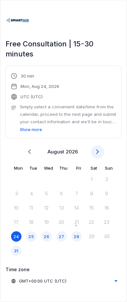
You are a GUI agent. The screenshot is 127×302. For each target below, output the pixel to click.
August (56, 152)
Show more (31, 129)
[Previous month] (29, 152)
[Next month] (97, 152)
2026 (72, 152)
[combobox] (64, 280)
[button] (63, 103)
